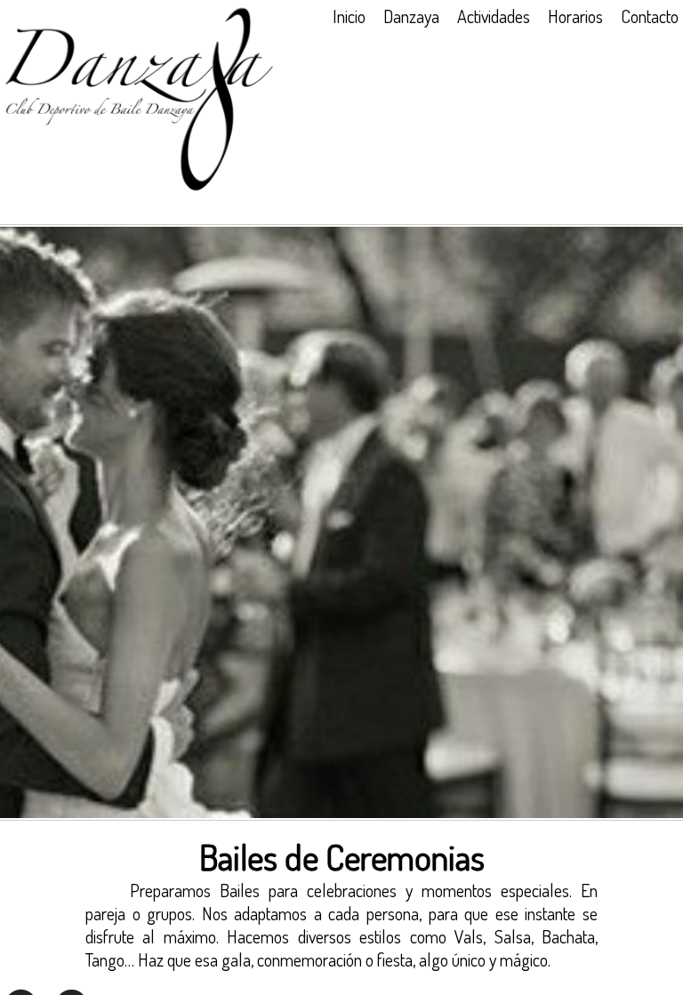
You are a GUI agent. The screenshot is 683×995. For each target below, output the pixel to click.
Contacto (650, 16)
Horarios (575, 16)
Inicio (349, 16)
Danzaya (411, 16)
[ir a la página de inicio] (139, 187)
